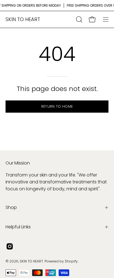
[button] (78, 19)
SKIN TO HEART (23, 19)
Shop (11, 207)
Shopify (71, 261)
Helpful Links (18, 227)
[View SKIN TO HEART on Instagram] (10, 246)
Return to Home (57, 106)
